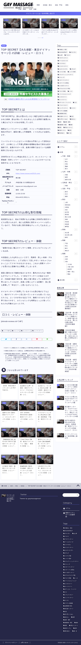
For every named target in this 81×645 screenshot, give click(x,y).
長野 (66, 196)
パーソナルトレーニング (65, 94)
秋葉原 (67, 224)
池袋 (66, 219)
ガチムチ (73, 69)
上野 (66, 202)
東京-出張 (68, 217)
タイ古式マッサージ (64, 85)
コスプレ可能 (62, 71)
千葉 (66, 243)
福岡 (66, 177)
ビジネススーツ (63, 96)
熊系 (60, 127)
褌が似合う (61, 133)
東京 (19, 5)
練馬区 (67, 226)
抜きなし (73, 119)
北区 (66, 210)
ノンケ (70, 91)
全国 (68, 152)
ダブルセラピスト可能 (64, 88)
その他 (70, 264)
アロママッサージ (63, 58)
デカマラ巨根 (62, 91)
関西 (38, 5)
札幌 (66, 185)
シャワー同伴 (6, 330)
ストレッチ (16, 330)
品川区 (67, 212)
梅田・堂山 (71, 271)
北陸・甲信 (58, 5)
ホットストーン (26, 330)
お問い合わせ (24, 642)
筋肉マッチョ (62, 130)
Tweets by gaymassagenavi (30, 498)
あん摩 (60, 55)
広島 (66, 164)
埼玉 (66, 246)
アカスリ (68, 55)
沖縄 (66, 175)
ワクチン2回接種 (63, 110)
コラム (68, 147)
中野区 (67, 207)
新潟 (66, 191)
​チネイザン (73, 52)
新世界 (70, 269)
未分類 (68, 280)
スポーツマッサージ (64, 80)
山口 (66, 159)
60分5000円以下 (63, 52)
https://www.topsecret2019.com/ (28, 173)
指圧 (60, 122)
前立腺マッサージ (63, 116)
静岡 (66, 237)
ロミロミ (73, 108)
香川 (66, 168)
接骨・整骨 (67, 122)
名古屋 (67, 232)
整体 (71, 124)
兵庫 (66, 259)
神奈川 (67, 250)
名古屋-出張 (68, 235)
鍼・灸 (69, 133)
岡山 (66, 161)
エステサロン (62, 63)
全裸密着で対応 (63, 113)
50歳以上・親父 (63, 49)
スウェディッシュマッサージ (66, 74)
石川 (66, 194)
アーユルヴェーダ (63, 60)
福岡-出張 (68, 179)
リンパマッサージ (37, 330)
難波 (69, 274)
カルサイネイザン (63, 69)
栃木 (66, 248)
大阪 (26, 5)
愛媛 (66, 166)
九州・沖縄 (32, 9)
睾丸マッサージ (68, 127)
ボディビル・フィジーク (65, 102)
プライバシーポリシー (11, 642)
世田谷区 (67, 205)
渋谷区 (67, 222)
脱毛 (70, 130)
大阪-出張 (71, 267)
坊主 (72, 116)
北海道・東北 (47, 5)
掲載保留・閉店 (63, 124)
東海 (66, 5)
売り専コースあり (63, 119)
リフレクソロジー (63, 105)
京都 (66, 256)
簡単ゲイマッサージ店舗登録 (70, 514)
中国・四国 (22, 9)
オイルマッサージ (63, 66)
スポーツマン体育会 (64, 83)
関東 (32, 5)
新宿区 (4, 45)
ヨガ (75, 102)
